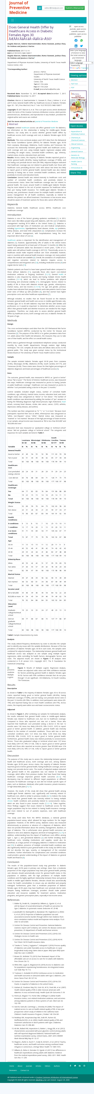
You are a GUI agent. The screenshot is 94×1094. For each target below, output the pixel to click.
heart (64, 402)
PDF (72, 87)
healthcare (26, 128)
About (20, 1066)
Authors (57, 1066)
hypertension (20, 228)
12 (46, 274)
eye (56, 228)
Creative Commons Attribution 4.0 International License (57, 1077)
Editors (47, 1066)
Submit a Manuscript (75, 8)
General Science (77, 151)
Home (11, 1066)
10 (24, 265)
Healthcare (11, 240)
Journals (29, 1066)
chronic (10, 801)
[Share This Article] (77, 40)
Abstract (74, 80)
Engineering (75, 148)
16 (39, 287)
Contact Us (25, 1070)
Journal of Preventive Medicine (19, 7)
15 (27, 786)
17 (30, 786)
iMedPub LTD (41, 1080)
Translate (84, 68)
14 (20, 279)
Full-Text (74, 84)
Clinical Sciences (77, 144)
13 (49, 274)
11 (29, 272)
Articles (38, 1066)
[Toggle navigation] (12, 20)
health (52, 128)
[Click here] (78, 105)
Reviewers (13, 1070)
